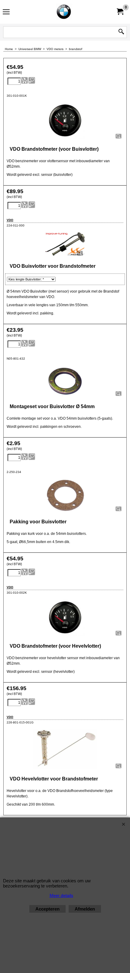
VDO (10, 220)
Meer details (61, 895)
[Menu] (6, 12)
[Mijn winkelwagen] (119, 11)
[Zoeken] (121, 32)
